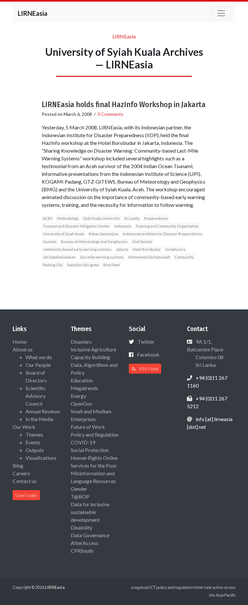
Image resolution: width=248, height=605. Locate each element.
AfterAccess (84, 543)
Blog (18, 465)
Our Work (24, 427)
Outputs (35, 450)
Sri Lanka (132, 218)
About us (23, 349)
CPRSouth (82, 551)
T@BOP (80, 496)
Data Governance (90, 535)
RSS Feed (148, 368)
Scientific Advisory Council (36, 396)
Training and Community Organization (167, 226)
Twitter (146, 341)
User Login (26, 495)
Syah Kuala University (101, 218)
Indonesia (122, 226)
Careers (21, 473)
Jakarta (122, 249)
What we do (39, 357)
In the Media (39, 419)
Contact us (24, 481)
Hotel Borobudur (147, 249)
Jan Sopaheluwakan (59, 257)
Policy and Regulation (95, 434)
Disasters (81, 341)
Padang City (53, 265)
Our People (38, 365)
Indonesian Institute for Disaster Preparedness (162, 234)
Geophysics (175, 249)
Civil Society (142, 241)
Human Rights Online (94, 458)
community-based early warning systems (77, 249)
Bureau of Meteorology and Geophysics (94, 241)
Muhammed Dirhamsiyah (149, 257)
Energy (78, 396)
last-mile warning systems (102, 257)
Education (82, 380)
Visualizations (41, 458)
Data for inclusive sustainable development (90, 512)
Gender (79, 489)
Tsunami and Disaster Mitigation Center (76, 226)
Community (184, 257)
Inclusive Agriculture (93, 349)
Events (33, 442)
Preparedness (156, 218)
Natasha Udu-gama (83, 265)
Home (19, 341)
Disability (81, 527)
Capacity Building (90, 357)
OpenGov (81, 403)
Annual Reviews (43, 411)
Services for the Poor (94, 465)
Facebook (148, 354)
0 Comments (110, 114)
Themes (34, 434)
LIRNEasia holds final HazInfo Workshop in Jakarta (124, 104)
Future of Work (88, 427)
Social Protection (90, 450)
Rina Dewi (111, 265)
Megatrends (84, 388)
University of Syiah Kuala (63, 234)
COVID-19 (83, 442)
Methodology (68, 218)
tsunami (50, 241)
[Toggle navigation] (221, 13)
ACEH (47, 218)
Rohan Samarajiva (103, 234)
